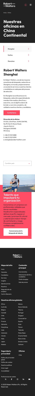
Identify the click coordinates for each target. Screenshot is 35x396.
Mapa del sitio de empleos (6, 290)
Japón (3, 341)
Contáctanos (11, 113)
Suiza (19, 324)
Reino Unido (22, 339)
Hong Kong (4, 327)
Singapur (21, 315)
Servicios (4, 278)
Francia (3, 321)
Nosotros (4, 286)
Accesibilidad (5, 371)
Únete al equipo (23, 279)
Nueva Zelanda (22, 307)
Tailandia (21, 330)
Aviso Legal (4, 368)
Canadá (3, 313)
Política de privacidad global (7, 359)
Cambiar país (9, 163)
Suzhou (10, 55)
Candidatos (4, 275)
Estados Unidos (22, 341)
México (20, 304)
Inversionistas (23, 272)
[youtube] (29, 379)
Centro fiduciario (6, 294)
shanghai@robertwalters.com (15, 140)
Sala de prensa (5, 284)
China (3, 318)
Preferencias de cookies (8, 377)
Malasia (3, 344)
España (20, 321)
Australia (4, 307)
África (3, 304)
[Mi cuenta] (25, 5)
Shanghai (11, 49)
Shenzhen (11, 61)
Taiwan (20, 327)
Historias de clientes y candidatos (25, 276)
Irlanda (3, 336)
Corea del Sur (22, 318)
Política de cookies (6, 362)
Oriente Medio (22, 336)
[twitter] (5, 379)
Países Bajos (22, 333)
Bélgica (3, 310)
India (2, 330)
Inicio (2, 269)
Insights (3, 281)
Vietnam (20, 344)
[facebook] (11, 379)
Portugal (20, 313)
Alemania (4, 324)
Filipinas (20, 310)
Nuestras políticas (6, 365)
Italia (2, 339)
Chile (2, 315)
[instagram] (17, 379)
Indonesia (4, 333)
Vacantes (4, 272)
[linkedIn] (23, 379)
